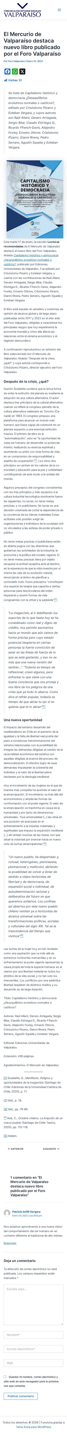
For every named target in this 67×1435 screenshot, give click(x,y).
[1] (5, 1078)
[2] (5, 1100)
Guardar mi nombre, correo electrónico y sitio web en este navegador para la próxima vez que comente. (31, 1381)
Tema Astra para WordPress (33, 1427)
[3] (5, 1109)
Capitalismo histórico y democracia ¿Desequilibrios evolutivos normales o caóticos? (31, 260)
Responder (10, 1243)
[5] (5, 1136)
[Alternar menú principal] (59, 10)
